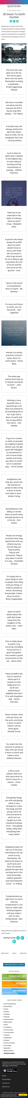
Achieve (6, 1012)
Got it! (23, 1094)
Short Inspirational (10, 1004)
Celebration (8, 1038)
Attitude (6, 1017)
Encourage (7, 1045)
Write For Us (6, 1087)
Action (6, 1009)
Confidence (7, 1027)
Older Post (23, 953)
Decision (6, 1040)
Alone (6, 1025)
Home (14, 953)
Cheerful (6, 1035)
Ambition (7, 1014)
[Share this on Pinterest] (17, 21)
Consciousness (9, 1032)
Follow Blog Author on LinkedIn (14, 964)
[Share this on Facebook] (10, 21)
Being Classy (8, 1022)
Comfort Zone (8, 1030)
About (4, 1076)
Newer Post (5, 953)
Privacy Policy (6, 1079)
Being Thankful (8, 1051)
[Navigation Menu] (26, 2)
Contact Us (5, 1083)
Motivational (8, 1006)
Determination (8, 1019)
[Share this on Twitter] (14, 21)
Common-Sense (9, 1043)
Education (7, 1048)
